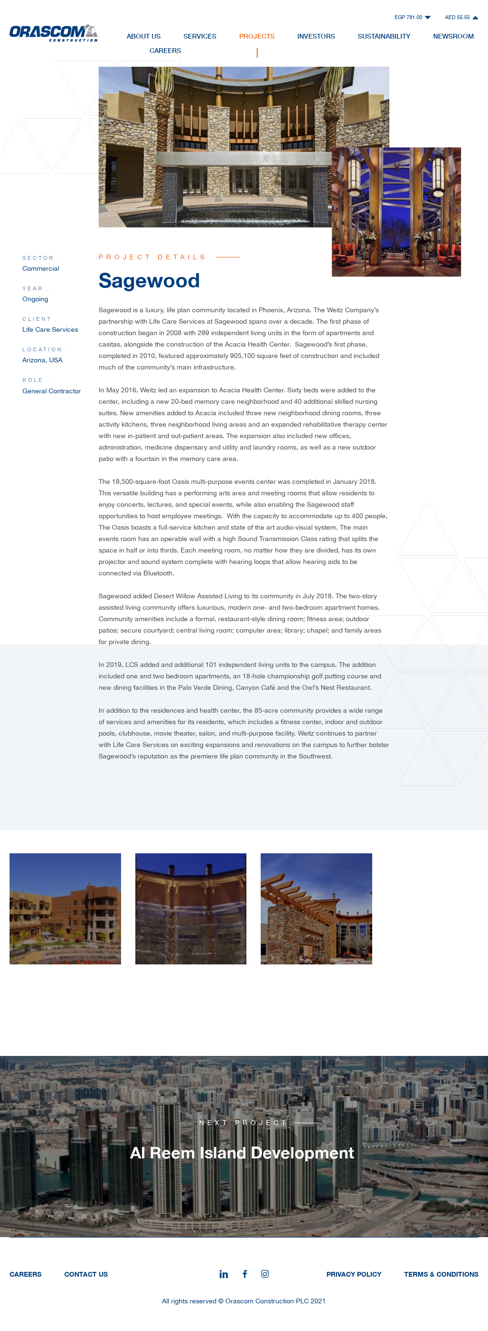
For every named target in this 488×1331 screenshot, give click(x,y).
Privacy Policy (353, 1274)
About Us (144, 36)
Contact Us (86, 1274)
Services (199, 36)
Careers (165, 50)
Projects (256, 36)
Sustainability (384, 36)
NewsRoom (453, 36)
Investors (316, 36)
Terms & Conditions (441, 1274)
